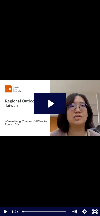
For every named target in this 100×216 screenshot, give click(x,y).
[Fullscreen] (95, 211)
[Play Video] (5, 211)
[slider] (45, 211)
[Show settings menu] (84, 211)
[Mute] (74, 211)
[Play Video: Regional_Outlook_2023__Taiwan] (50, 103)
